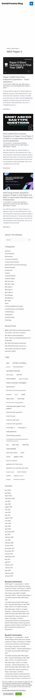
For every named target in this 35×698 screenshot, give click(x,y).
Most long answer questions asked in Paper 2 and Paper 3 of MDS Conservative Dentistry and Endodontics (17, 196)
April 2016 (8, 570)
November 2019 (9, 532)
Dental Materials (10, 267)
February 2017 (9, 565)
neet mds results (11, 453)
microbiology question (13, 435)
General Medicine (10, 276)
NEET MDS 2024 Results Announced (15, 343)
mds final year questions (14, 412)
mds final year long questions (14, 402)
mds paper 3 (22, 428)
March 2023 (8, 496)
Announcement (9, 254)
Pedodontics (9, 314)
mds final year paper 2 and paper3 (15, 407)
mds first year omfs (12, 420)
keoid (16, 394)
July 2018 (7, 540)
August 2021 (8, 507)
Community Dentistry (11, 259)
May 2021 (7, 515)
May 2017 (7, 559)
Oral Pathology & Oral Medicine (14, 309)
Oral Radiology (9, 312)
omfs (8, 457)
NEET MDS (8, 301)
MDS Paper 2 (9, 287)
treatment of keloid (19, 479)
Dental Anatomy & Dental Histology (16, 265)
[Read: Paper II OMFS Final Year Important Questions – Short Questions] (18, 65)
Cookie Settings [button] (8, 694)
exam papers (11, 379)
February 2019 (9, 537)
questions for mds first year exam (17, 468)
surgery (8, 479)
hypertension (10, 387)
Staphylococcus (18, 476)
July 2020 (8, 521)
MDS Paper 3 (9, 290)
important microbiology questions (16, 390)
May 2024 (8, 490)
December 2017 (9, 548)
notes (22, 453)
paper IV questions (11, 460)
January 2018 (9, 546)
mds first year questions (14, 424)
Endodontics (8, 270)
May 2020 (8, 526)
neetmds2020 (11, 449)
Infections (9, 394)
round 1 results (21, 472)
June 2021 (8, 512)
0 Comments (7, 84)
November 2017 (9, 551)
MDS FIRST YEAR (9, 284)
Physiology (8, 320)
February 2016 (9, 573)
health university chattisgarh (16, 383)
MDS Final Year (9, 281)
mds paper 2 (10, 428)
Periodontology (9, 317)
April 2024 (8, 493)
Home (8, 48)
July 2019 (7, 534)
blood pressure (18, 367)
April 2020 (8, 529)
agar (7, 363)
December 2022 (10, 498)
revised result (10, 472)
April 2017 (7, 562)
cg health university (13, 371)
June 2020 (8, 523)
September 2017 (10, 557)
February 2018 (9, 543)
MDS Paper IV (9, 292)
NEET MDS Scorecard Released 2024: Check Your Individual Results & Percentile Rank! (18, 338)
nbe (7, 445)
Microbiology (9, 295)
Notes (7, 303)
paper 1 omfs (18, 457)
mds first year (10, 416)
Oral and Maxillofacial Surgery (14, 306)
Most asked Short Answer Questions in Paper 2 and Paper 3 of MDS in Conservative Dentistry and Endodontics (18, 588)
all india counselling (19, 363)
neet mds (15, 445)
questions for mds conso (14, 464)
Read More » (7, 109)
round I (8, 476)
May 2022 (8, 504)
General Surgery (10, 278)
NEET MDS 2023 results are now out (15, 346)
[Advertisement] (17, 25)
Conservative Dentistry (12, 262)
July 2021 (7, 510)
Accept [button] (18, 694)
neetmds (25, 445)
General (7, 273)
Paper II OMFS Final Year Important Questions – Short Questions (16, 79)
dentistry (19, 375)
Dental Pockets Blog (12, 3)
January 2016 (9, 576)
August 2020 (9, 518)
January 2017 (9, 568)
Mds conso (10, 399)
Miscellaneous (9, 298)
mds (23, 394)
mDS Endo (20, 399)
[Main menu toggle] (31, 3)
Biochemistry (9, 256)
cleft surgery (9, 375)
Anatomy (7, 251)
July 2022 (8, 501)
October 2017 (9, 554)
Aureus (8, 367)
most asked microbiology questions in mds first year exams (17, 440)
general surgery (23, 379)
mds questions (11, 432)
